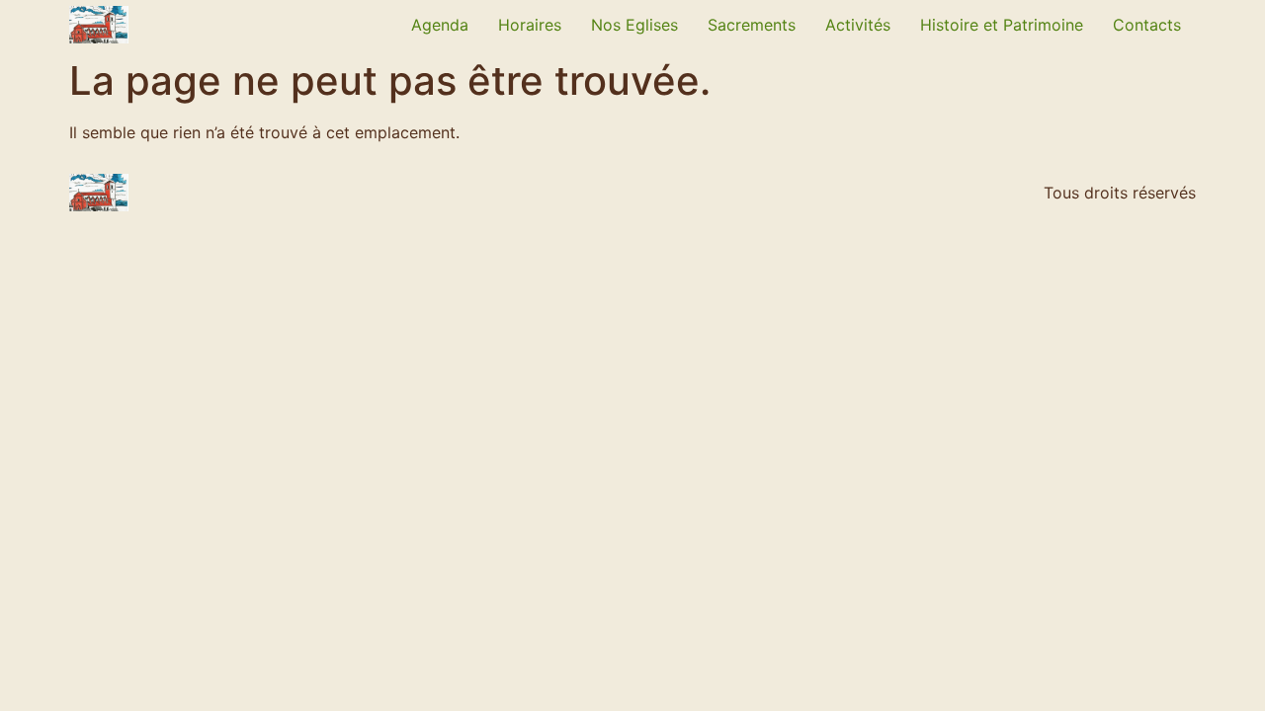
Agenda (439, 25)
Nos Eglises (634, 25)
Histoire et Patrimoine (1001, 25)
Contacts (1147, 25)
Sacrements (752, 25)
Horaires (529, 25)
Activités (857, 25)
